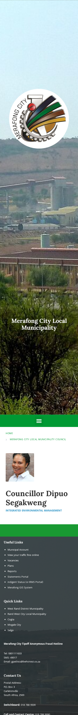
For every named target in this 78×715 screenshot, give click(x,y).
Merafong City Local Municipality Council (38, 440)
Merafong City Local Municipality (39, 324)
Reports (12, 571)
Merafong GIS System (20, 588)
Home (9, 434)
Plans (11, 566)
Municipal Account (18, 550)
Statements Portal (18, 577)
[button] (39, 421)
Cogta (11, 620)
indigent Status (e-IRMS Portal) (25, 582)
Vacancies (13, 561)
